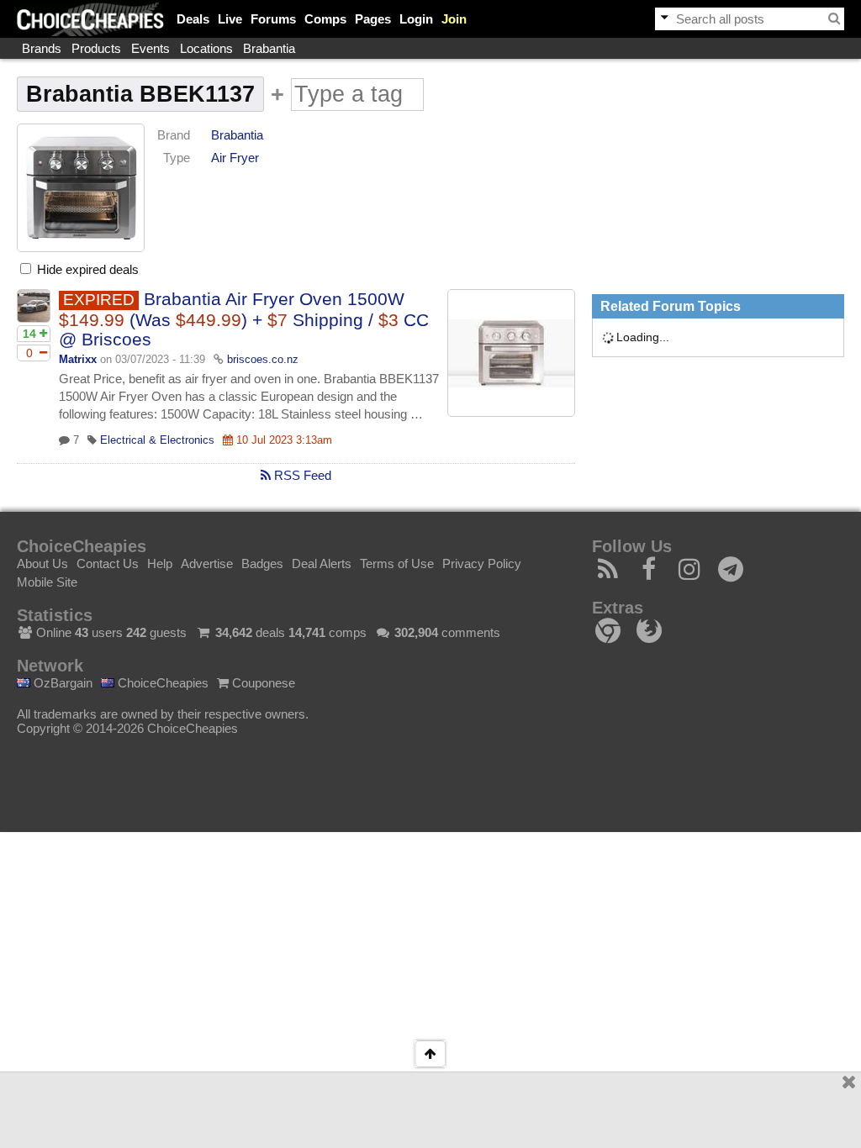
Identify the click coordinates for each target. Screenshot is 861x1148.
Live (230, 19)
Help (159, 563)
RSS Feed (301, 475)
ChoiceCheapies (161, 683)
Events (150, 48)
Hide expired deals (86, 269)
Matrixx (78, 359)
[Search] (834, 18)
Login (416, 19)
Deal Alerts (321, 563)
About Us (42, 563)
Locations (206, 48)
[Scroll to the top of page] (430, 1053)
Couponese (262, 683)
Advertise (207, 563)
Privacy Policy (481, 563)
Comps (325, 19)
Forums (273, 19)
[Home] (90, 19)
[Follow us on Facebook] (649, 573)
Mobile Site (47, 582)
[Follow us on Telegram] (731, 573)
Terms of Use (397, 563)
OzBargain (61, 683)
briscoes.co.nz (262, 359)
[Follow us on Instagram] (689, 573)
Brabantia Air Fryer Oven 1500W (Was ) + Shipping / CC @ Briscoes (244, 319)
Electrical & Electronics (157, 440)
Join (454, 19)
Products (96, 48)
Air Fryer (235, 157)
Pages (373, 19)
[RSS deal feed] (608, 573)
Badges (262, 563)
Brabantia (269, 48)
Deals (193, 19)
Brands (41, 48)
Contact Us (108, 563)
